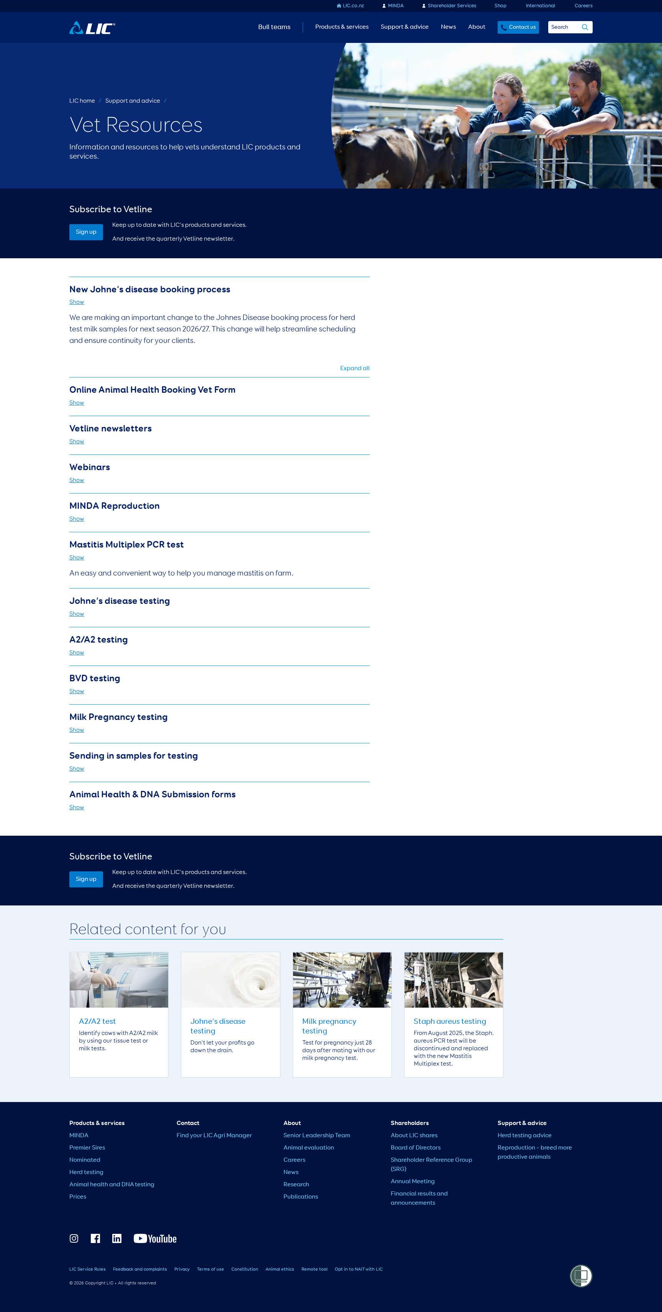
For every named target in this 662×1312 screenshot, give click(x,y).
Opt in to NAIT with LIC (359, 1269)
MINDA (396, 5)
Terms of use (210, 1269)
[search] (585, 28)
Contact (188, 1123)
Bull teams (274, 27)
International (540, 5)
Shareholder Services (452, 5)
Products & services (342, 27)
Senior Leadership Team (316, 1136)
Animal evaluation (308, 1148)
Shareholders (410, 1123)
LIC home (82, 101)
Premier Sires (87, 1148)
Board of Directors (416, 1148)
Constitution (244, 1269)
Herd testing (86, 1172)
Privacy (182, 1269)
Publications (300, 1197)
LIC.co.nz (353, 5)
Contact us (522, 27)
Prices (77, 1197)
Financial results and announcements (419, 1198)
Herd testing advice (525, 1136)
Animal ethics (279, 1269)
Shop (500, 5)
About (476, 27)
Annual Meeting (413, 1182)
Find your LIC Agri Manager (214, 1136)
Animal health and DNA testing (111, 1185)
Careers (584, 5)
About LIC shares (414, 1136)
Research (296, 1185)
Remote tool (315, 1269)
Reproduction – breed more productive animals (535, 1152)
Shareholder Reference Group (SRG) (431, 1165)
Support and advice (132, 101)
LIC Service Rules (87, 1269)
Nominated (84, 1160)
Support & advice (405, 27)
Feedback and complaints (140, 1269)
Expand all (355, 369)
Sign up (86, 232)
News (448, 27)
